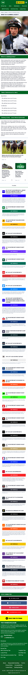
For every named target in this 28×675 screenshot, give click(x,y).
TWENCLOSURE (15, 607)
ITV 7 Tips (3, 657)
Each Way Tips (22, 652)
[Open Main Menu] (26, 2)
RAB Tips (21, 655)
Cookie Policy (9, 667)
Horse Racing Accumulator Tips (8, 655)
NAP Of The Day (5, 8)
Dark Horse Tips (14, 8)
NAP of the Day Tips (5, 650)
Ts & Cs (23, 663)
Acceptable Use (18, 665)
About (4, 663)
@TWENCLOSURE (15, 598)
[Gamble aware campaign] (9, 635)
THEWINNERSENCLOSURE (15, 603)
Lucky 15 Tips (23, 8)
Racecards (24, 5)
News (10, 5)
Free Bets (14, 185)
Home (2, 12)
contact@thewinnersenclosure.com (15, 644)
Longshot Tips (22, 650)
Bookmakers (16, 5)
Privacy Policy (9, 665)
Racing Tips (3, 5)
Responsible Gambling (13, 663)
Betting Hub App (18, 667)
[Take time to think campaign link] (14, 618)
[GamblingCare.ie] (9, 637)
